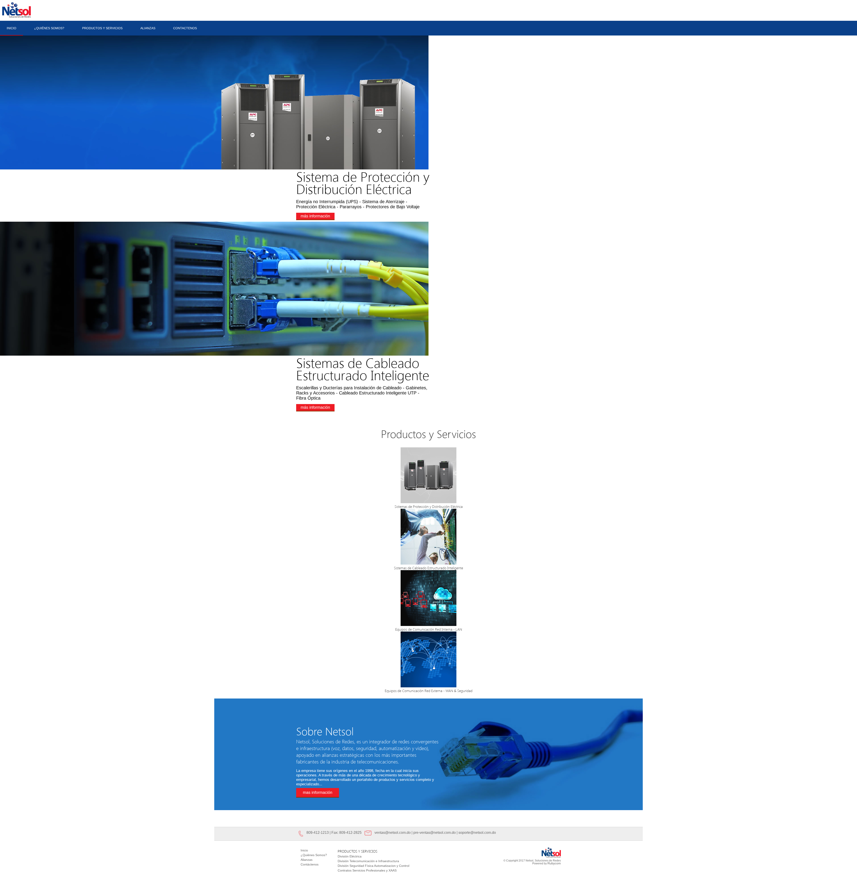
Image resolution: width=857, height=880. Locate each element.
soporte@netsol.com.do (477, 832)
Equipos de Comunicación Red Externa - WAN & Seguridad (428, 690)
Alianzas (306, 859)
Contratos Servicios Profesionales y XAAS (367, 870)
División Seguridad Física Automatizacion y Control (373, 865)
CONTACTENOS (185, 28)
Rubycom (554, 863)
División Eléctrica (350, 856)
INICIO (11, 28)
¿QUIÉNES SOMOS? (49, 28)
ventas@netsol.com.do (392, 832)
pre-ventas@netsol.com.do (434, 832)
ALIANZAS (147, 28)
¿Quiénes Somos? (314, 855)
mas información (317, 792)
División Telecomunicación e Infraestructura (368, 861)
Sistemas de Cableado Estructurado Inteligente (428, 567)
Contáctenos (309, 864)
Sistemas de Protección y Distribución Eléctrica (429, 506)
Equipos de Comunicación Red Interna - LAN (428, 629)
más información (315, 216)
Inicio (304, 850)
